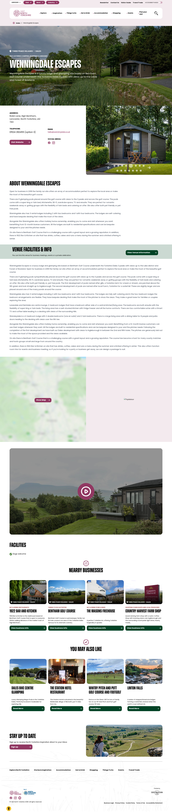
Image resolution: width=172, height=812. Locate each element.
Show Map (41, 400)
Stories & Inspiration (42, 770)
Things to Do (71, 13)
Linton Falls (135, 688)
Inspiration (57, 13)
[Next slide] (149, 167)
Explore (43, 13)
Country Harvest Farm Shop (143, 611)
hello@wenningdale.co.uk (59, 132)
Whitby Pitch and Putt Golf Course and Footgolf (105, 690)
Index (18, 23)
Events (130, 13)
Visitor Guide (126, 2)
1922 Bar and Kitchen (23, 611)
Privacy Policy (120, 803)
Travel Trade (138, 2)
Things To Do (108, 770)
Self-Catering (15, 56)
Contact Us (115, 2)
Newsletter (104, 2)
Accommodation (101, 13)
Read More (18, 709)
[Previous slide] (109, 167)
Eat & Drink (85, 13)
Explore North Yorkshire (19, 770)
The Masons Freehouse (101, 611)
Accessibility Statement (154, 803)
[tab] (114, 166)
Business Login (109, 803)
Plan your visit (143, 13)
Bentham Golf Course (61, 611)
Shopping (116, 13)
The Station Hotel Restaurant (60, 690)
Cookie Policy (130, 803)
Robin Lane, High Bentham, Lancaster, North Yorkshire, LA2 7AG (25, 119)
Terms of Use (140, 803)
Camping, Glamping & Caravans (34, 56)
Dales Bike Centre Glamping (22, 690)
